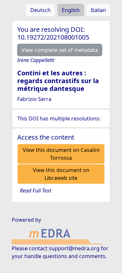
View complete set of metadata (59, 50)
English (71, 10)
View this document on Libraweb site (61, 174)
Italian (98, 10)
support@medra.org (74, 248)
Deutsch (40, 10)
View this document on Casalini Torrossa (61, 153)
